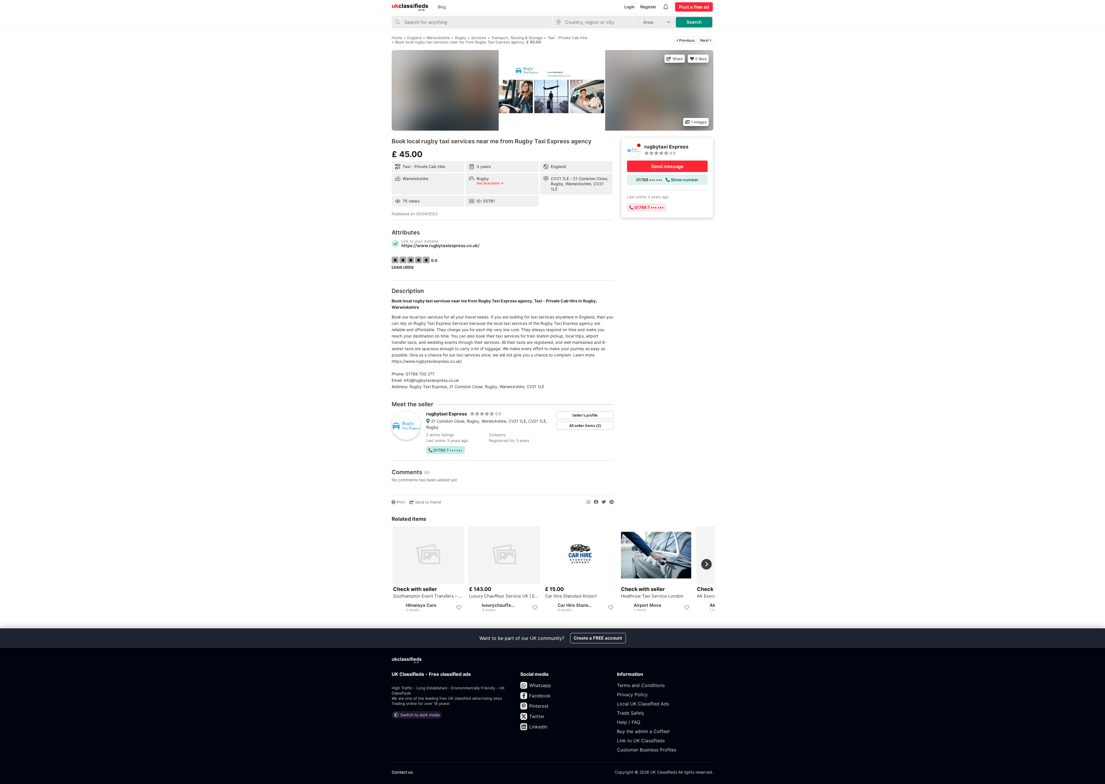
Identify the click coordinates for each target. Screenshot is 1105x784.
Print (400, 502)
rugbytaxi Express (446, 413)
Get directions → (490, 183)
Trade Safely (630, 713)
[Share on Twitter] (604, 502)
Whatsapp (540, 685)
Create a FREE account (598, 638)
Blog (442, 6)
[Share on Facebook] (596, 502)
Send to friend (427, 502)
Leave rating (403, 266)
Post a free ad (694, 7)
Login (629, 6)
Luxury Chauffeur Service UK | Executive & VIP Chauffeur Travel (504, 596)
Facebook (540, 696)
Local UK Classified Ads (643, 704)
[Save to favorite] (458, 607)
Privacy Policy (632, 694)
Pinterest (538, 706)
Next (705, 40)
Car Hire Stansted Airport (571, 596)
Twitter (536, 716)
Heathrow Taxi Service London (652, 596)
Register (648, 6)
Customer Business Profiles (646, 750)
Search (694, 22)
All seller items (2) (585, 425)
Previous (686, 40)
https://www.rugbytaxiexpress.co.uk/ (440, 245)
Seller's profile (585, 415)
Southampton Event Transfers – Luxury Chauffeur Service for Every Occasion (428, 596)
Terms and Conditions (641, 685)
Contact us (402, 772)
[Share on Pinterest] (611, 502)
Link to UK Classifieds (641, 740)
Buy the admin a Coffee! (643, 731)
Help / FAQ (628, 722)
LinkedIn (538, 727)
